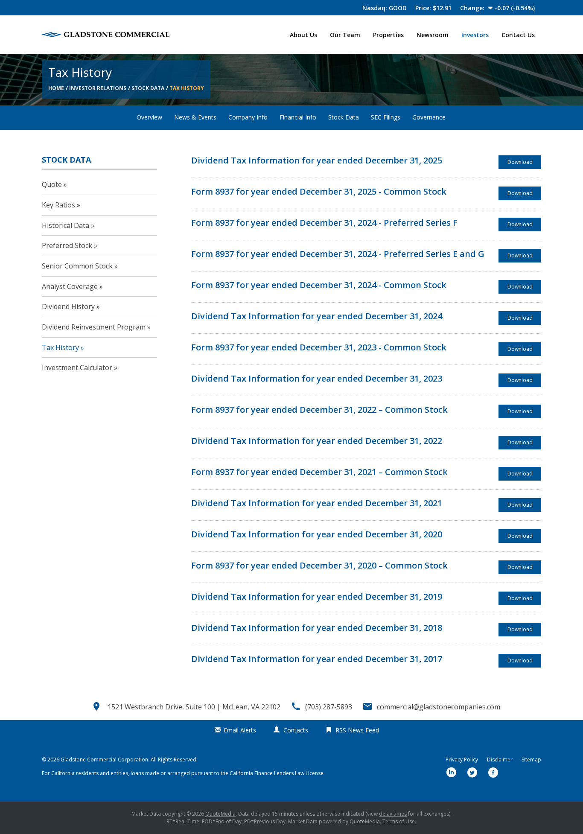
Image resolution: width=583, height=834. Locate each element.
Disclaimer (500, 759)
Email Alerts (240, 730)
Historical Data (65, 225)
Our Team (345, 35)
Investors (475, 35)
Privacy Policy (462, 759)
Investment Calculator (77, 367)
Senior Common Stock (77, 266)
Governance (429, 117)
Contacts (295, 730)
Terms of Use (398, 821)
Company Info (248, 117)
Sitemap (531, 759)
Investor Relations (97, 88)
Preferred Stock (67, 245)
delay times (393, 813)
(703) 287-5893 (328, 707)
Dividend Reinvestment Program (94, 327)
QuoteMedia (220, 813)
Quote (52, 184)
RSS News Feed (357, 730)
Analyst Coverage (70, 286)
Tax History (186, 88)
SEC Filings (385, 117)
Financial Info (298, 117)
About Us (303, 35)
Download (524, 163)
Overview (149, 117)
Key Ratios (58, 205)
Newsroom (433, 35)
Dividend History (68, 306)
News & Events (195, 117)
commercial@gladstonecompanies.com (438, 707)
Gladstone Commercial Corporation (104, 759)
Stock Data (147, 88)
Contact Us (518, 35)
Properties (388, 35)
